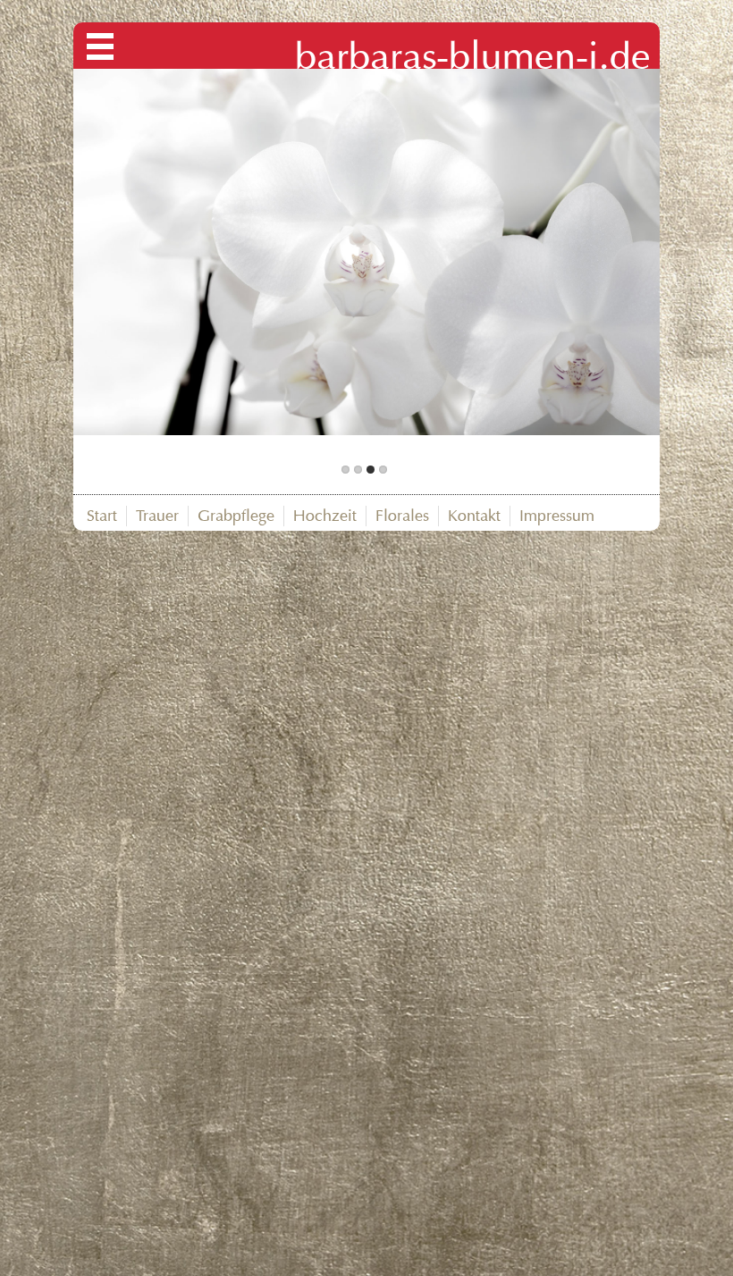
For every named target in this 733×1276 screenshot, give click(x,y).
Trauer (157, 515)
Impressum (556, 515)
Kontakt (474, 515)
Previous (214, 262)
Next (519, 262)
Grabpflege (236, 515)
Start (102, 515)
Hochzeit (325, 515)
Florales (402, 515)
